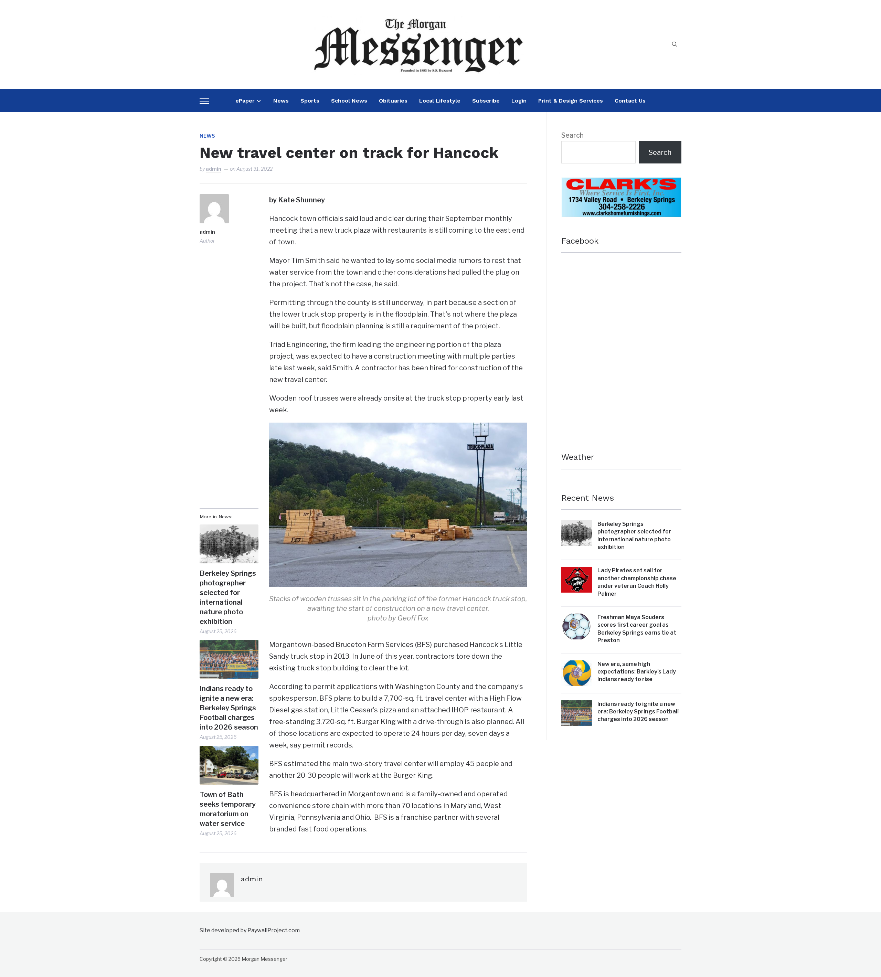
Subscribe (486, 100)
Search (572, 135)
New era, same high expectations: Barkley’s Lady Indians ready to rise (636, 672)
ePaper (245, 100)
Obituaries (393, 100)
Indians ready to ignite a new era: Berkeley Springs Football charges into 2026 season (229, 707)
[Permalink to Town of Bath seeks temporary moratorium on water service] (229, 765)
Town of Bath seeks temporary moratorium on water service (228, 809)
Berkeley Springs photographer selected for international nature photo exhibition (228, 597)
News (281, 100)
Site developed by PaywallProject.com (250, 930)
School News (349, 100)
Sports (309, 100)
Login (519, 100)
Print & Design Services (570, 100)
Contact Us (630, 100)
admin (213, 169)
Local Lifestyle (439, 100)
